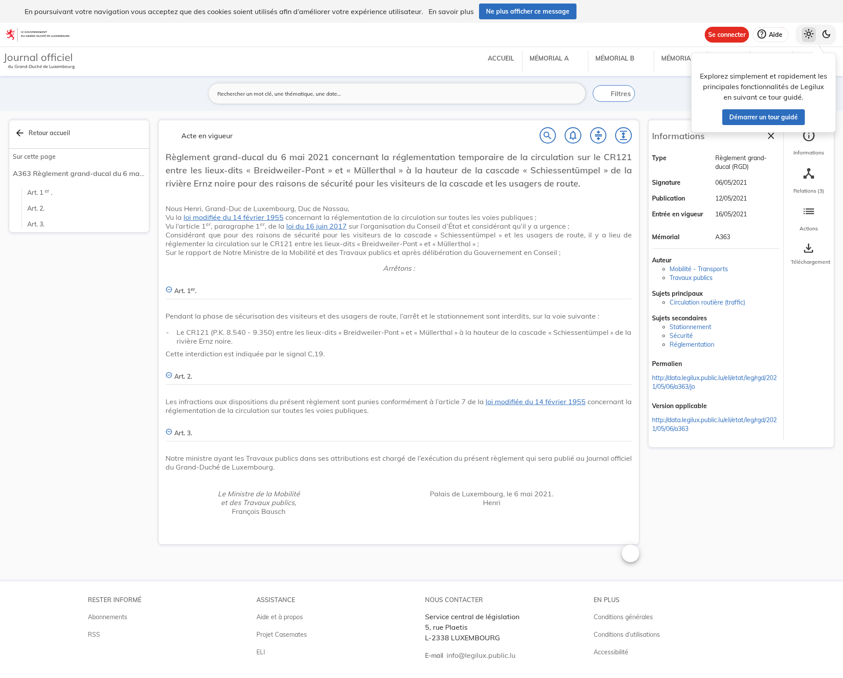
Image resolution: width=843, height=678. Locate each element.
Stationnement (690, 327)
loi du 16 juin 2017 (316, 226)
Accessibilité (611, 652)
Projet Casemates (281, 635)
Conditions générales (623, 617)
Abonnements (107, 617)
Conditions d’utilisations (627, 635)
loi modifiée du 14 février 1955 (234, 217)
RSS (94, 635)
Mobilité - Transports (699, 269)
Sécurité (681, 336)
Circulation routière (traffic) (707, 302)
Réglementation (692, 344)
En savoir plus (451, 11)
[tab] (808, 142)
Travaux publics (691, 278)
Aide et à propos (279, 617)
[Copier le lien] (694, 364)
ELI (260, 652)
